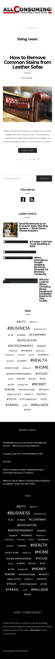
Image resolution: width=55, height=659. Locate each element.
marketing (23, 385)
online (10, 389)
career (21, 335)
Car (11, 335)
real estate (15, 394)
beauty (34, 322)
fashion (14, 351)
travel (13, 405)
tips (44, 399)
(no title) (7, 461)
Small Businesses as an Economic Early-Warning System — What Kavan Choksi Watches (33, 227)
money (40, 384)
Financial (10, 355)
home (43, 367)
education (28, 340)
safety (29, 394)
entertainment (21, 345)
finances (41, 351)
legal (33, 378)
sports (42, 394)
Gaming (23, 361)
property (44, 390)
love (11, 384)
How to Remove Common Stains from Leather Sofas (27, 62)
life (43, 378)
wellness (40, 405)
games (11, 361)
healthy (27, 368)
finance (27, 350)
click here (35, 630)
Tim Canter (27, 78)
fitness (22, 355)
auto (22, 321)
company (38, 334)
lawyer (21, 379)
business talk (40, 329)
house (42, 373)
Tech (12, 399)
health (40, 360)
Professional (27, 389)
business (20, 328)
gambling (44, 355)
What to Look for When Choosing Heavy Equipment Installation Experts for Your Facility (45, 290)
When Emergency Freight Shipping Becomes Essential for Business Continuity (41, 266)
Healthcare (12, 368)
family (42, 346)
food (32, 355)
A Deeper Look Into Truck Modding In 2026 (40, 244)
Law (11, 379)
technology (29, 399)
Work (28, 410)
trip (25, 405)
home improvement (20, 373)
